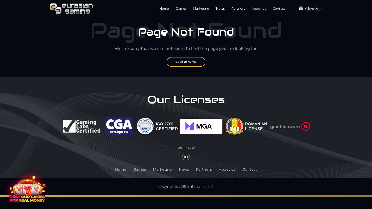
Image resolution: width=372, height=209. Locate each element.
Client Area (313, 9)
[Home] (71, 8)
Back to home (186, 61)
